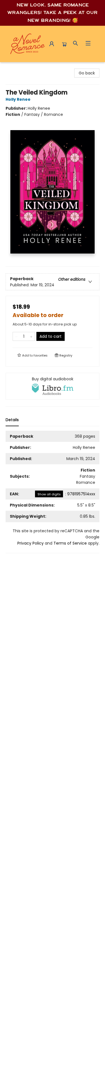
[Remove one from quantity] (16, 336)
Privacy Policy (30, 543)
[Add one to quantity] (31, 336)
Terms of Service (70, 543)
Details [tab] (12, 420)
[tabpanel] (52, 492)
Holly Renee (18, 99)
